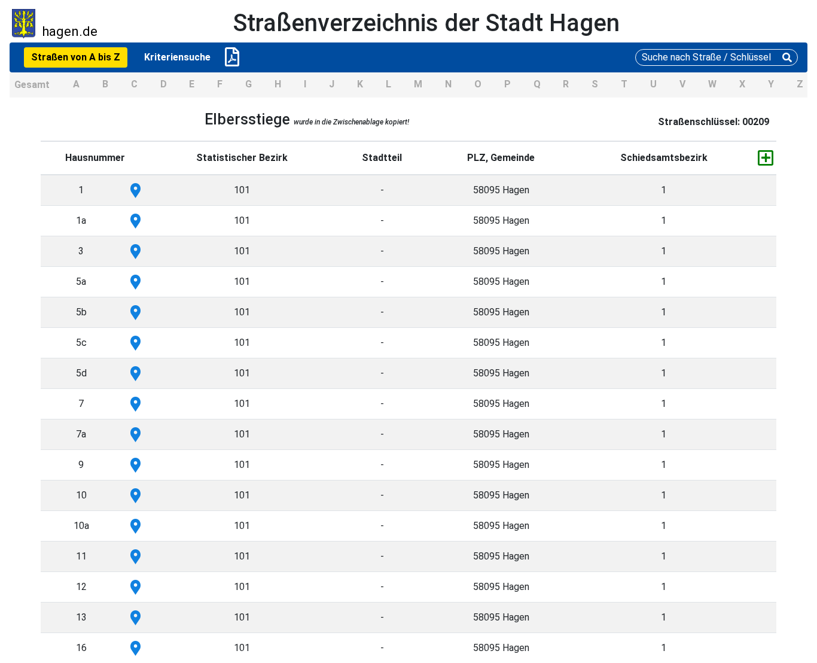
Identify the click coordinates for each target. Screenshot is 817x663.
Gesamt (32, 84)
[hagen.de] (23, 23)
